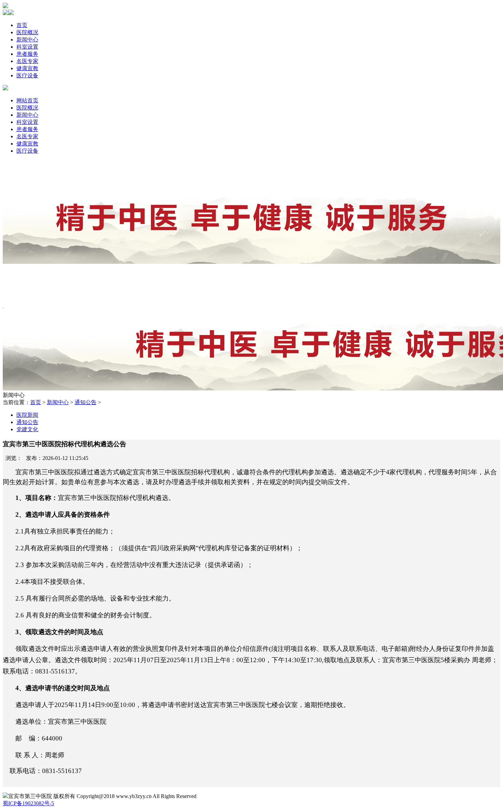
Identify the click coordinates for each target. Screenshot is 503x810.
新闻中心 (27, 39)
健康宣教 (27, 68)
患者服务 (27, 54)
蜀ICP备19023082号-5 (28, 803)
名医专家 (27, 61)
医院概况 (27, 32)
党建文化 (27, 429)
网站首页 (27, 100)
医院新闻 (27, 415)
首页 (21, 25)
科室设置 (27, 47)
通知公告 (85, 402)
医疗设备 (27, 75)
